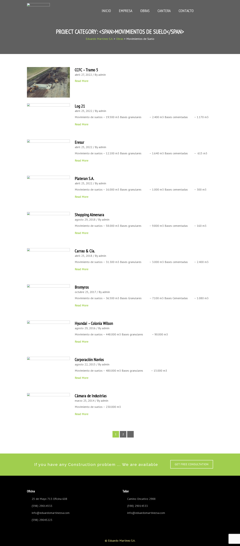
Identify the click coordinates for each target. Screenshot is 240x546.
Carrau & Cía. (85, 251)
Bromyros (82, 287)
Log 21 (80, 106)
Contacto (186, 10)
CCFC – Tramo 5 (86, 69)
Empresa (125, 10)
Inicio (106, 10)
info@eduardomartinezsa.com (51, 513)
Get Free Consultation (191, 464)
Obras (145, 10)
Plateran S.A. (84, 178)
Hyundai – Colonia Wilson (94, 323)
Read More (82, 81)
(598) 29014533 (42, 506)
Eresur (79, 142)
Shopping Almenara (89, 214)
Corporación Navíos (89, 359)
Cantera (164, 10)
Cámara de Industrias (91, 395)
